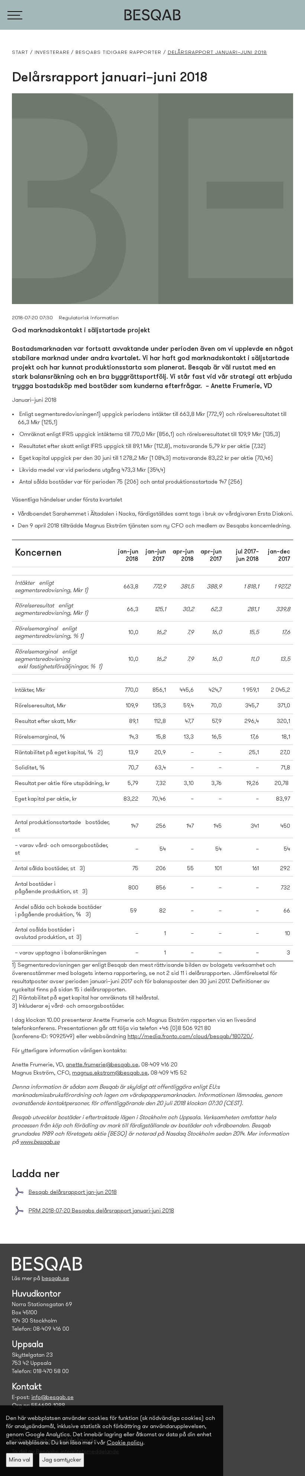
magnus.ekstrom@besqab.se (110, 1073)
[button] (15, 15)
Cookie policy (125, 1443)
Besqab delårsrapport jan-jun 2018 (73, 1192)
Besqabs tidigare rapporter (118, 52)
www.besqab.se (40, 1142)
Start (20, 52)
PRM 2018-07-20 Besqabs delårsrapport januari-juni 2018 (101, 1211)
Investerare (52, 52)
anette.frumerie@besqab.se (102, 1065)
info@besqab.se (52, 1398)
